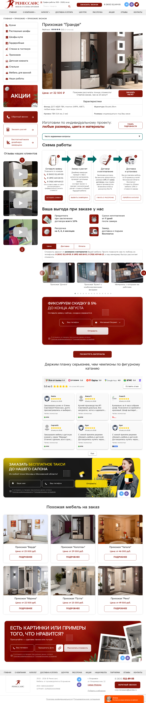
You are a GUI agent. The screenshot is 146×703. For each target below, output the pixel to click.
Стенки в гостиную (19, 49)
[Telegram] (126, 4)
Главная (13, 12)
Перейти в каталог (131, 197)
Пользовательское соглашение (87, 699)
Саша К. (122, 396)
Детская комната (18, 61)
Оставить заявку (53, 198)
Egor (121, 425)
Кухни (12, 25)
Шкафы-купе (16, 37)
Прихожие (19, 19)
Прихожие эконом (37, 19)
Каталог (44, 12)
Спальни (14, 67)
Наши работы (16, 79)
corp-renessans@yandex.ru (126, 690)
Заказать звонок (89, 5)
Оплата (82, 246)
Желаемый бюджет (109, 322)
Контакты (138, 12)
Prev (22, 160)
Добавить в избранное (97, 691)
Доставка (65, 246)
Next (22, 249)
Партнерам (115, 672)
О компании (28, 12)
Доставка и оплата (64, 12)
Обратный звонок (127, 685)
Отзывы (124, 12)
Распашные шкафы (19, 31)
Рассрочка (97, 12)
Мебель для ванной (20, 73)
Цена (49, 246)
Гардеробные (16, 43)
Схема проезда (94, 685)
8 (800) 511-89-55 (112, 5)
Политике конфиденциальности (61, 339)
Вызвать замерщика (79, 197)
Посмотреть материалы (92, 354)
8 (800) (124, 679)
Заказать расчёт (130, 93)
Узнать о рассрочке (105, 197)
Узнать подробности (130, 125)
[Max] (131, 4)
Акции (112, 12)
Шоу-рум (82, 12)
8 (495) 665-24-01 (112, 2)
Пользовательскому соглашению (83, 339)
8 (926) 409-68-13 (112, 8)
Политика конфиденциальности (59, 699)
